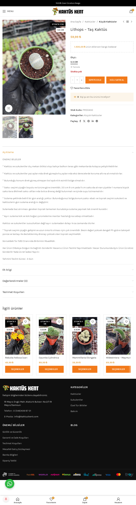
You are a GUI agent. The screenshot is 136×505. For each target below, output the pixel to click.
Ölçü (72, 57)
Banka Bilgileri (10, 454)
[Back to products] (128, 22)
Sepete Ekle (95, 80)
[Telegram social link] (97, 121)
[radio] (74, 62)
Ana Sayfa (75, 21)
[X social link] (84, 121)
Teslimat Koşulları (12, 443)
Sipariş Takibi (9, 460)
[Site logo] (68, 11)
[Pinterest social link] (88, 121)
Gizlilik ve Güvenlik (12, 431)
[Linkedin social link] (93, 121)
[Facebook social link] (80, 121)
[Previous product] (124, 22)
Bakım (74, 411)
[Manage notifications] (6, 499)
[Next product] (132, 22)
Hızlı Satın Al (117, 80)
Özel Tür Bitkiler (78, 405)
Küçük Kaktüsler (108, 21)
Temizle (76, 67)
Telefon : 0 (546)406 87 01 (17, 410)
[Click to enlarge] (8, 108)
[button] (5, 67)
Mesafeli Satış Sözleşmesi (16, 449)
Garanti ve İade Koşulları (15, 437)
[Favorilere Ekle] (26, 322)
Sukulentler (76, 399)
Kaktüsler (90, 21)
